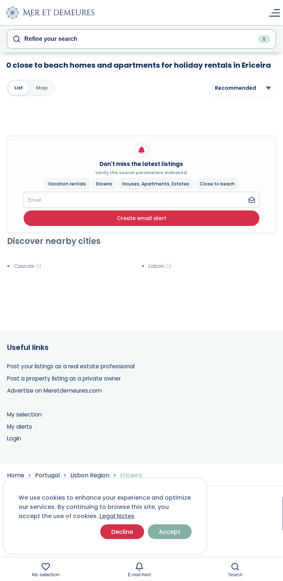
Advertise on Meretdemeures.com (54, 390)
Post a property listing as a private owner (64, 378)
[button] (141, 218)
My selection (24, 414)
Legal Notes (116, 516)
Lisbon (160, 266)
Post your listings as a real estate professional (70, 366)
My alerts (19, 427)
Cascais (27, 266)
